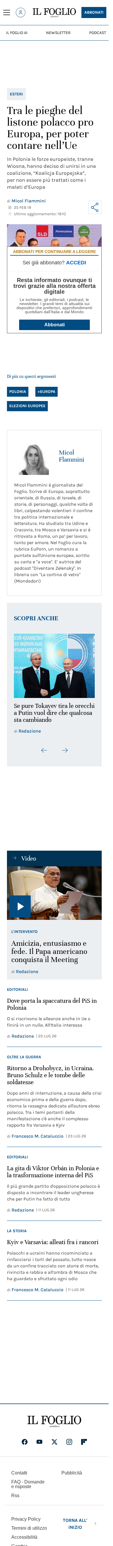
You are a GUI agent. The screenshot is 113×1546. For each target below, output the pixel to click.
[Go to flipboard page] (84, 1438)
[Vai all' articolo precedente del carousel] (44, 746)
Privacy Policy (26, 1515)
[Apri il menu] (6, 12)
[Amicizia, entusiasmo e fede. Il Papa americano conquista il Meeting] (54, 889)
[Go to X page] (54, 1438)
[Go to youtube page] (39, 1438)
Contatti (19, 1469)
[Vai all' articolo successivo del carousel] (64, 746)
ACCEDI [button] (76, 263)
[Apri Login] (20, 12)
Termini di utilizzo (29, 1524)
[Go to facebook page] (25, 1438)
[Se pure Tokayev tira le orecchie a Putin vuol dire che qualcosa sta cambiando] (54, 664)
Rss (15, 1492)
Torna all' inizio (75, 1520)
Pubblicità (71, 1469)
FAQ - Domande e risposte (28, 1481)
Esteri (16, 94)
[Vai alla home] (54, 13)
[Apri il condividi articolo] (95, 207)
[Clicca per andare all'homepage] (54, 1418)
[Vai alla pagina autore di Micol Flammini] (33, 456)
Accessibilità (24, 1533)
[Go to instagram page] (69, 1438)
